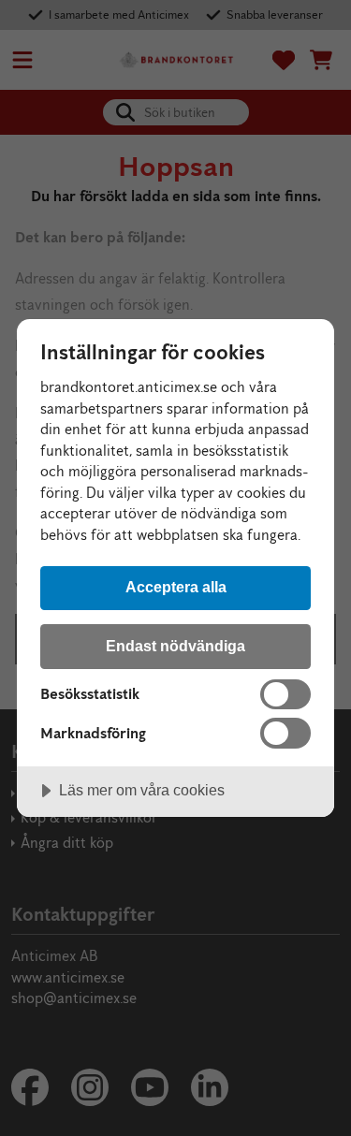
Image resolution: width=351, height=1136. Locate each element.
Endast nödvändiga (175, 645)
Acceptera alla (176, 586)
